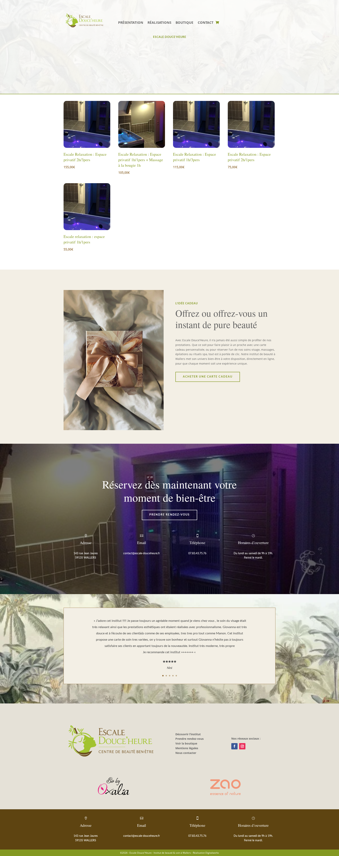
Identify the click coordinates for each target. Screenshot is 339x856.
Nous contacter (185, 753)
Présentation (130, 23)
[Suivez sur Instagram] (242, 746)
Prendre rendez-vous (169, 514)
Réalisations (159, 23)
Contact (205, 23)
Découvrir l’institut (188, 734)
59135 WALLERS (85, 557)
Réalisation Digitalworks (206, 852)
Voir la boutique (186, 743)
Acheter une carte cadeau (207, 376)
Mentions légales (186, 748)
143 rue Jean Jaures (86, 553)
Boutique (184, 23)
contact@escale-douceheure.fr (141, 553)
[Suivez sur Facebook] (234, 746)
